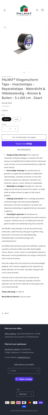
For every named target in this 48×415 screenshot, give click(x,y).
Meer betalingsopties (24, 149)
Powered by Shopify (31, 411)
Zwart (6, 119)
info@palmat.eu (23, 357)
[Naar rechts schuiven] (29, 72)
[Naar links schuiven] (18, 72)
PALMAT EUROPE (20, 411)
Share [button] (6, 313)
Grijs (16, 119)
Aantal (4, 124)
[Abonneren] (37, 371)
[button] (4, 10)
